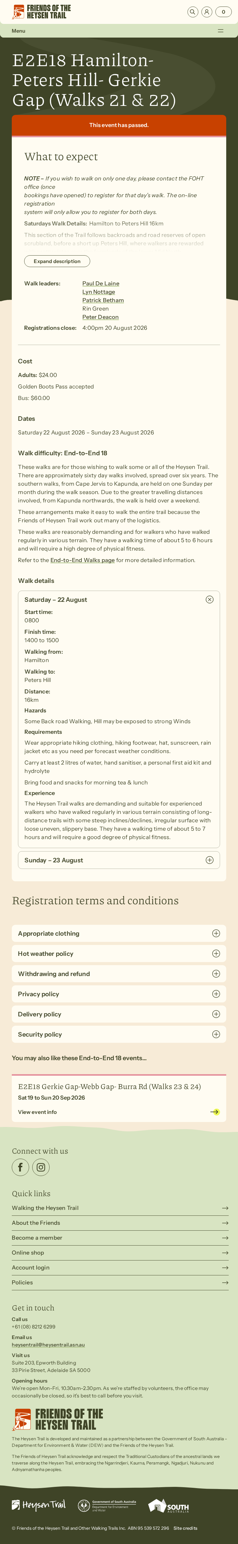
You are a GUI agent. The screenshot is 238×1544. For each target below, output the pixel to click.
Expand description (57, 261)
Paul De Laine (100, 283)
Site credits (185, 1528)
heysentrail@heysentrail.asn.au (48, 1345)
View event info (37, 1112)
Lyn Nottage (98, 291)
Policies (22, 1282)
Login (206, 12)
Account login (30, 1267)
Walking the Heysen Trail (45, 1208)
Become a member (37, 1237)
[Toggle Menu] (220, 30)
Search (192, 12)
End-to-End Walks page (83, 560)
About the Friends (36, 1222)
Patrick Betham (103, 300)
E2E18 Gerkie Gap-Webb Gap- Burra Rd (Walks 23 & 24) (109, 1086)
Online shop (28, 1252)
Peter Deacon (100, 317)
